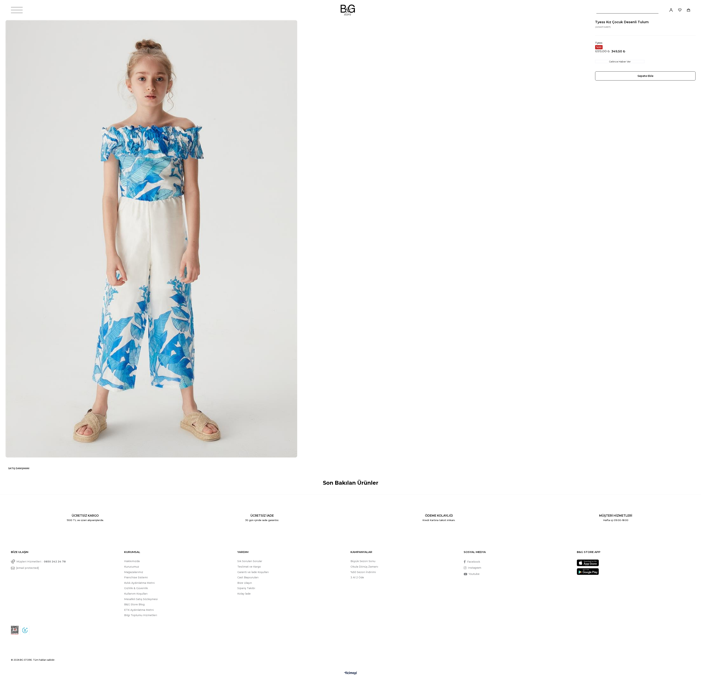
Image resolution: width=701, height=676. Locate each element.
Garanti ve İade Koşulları (253, 572)
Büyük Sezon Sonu (362, 561)
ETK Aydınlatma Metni (139, 610)
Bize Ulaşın (244, 583)
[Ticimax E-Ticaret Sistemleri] (350, 673)
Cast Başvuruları (247, 577)
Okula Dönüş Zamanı (364, 566)
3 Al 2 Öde (357, 577)
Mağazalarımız (133, 572)
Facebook (473, 561)
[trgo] (24, 630)
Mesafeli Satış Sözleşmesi (141, 599)
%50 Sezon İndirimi (363, 572)
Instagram (474, 567)
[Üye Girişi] (671, 10)
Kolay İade (244, 593)
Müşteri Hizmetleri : (41, 561)
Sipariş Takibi (246, 588)
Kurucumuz (131, 566)
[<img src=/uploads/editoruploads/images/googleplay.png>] (588, 571)
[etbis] (15, 630)
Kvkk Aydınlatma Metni (139, 583)
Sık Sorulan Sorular (249, 561)
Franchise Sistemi (136, 577)
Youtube (474, 574)
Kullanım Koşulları (136, 593)
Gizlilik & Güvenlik (136, 588)
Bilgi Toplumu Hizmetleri (140, 615)
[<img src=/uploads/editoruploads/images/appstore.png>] (588, 563)
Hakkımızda (132, 561)
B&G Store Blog (134, 604)
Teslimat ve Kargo (249, 566)
